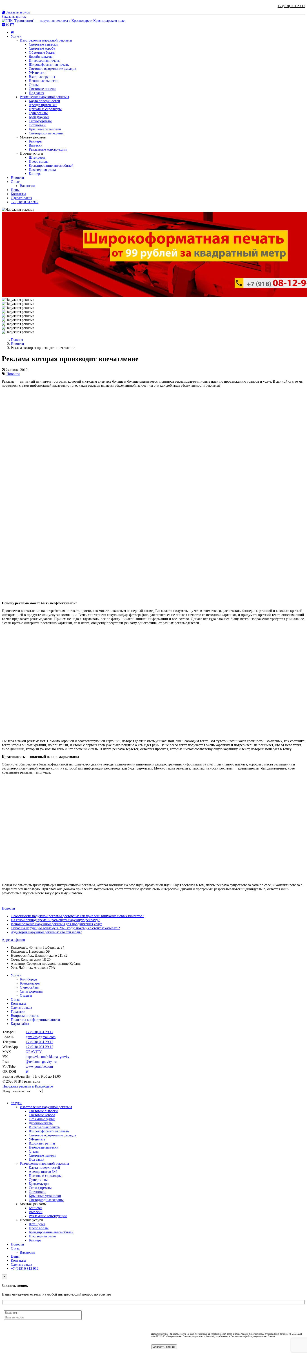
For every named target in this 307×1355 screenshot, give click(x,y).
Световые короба (42, 48)
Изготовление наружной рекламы (46, 40)
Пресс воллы (39, 161)
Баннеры (35, 141)
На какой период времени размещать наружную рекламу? (55, 920)
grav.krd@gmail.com (41, 1037)
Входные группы (42, 77)
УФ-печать (37, 73)
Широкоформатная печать (49, 64)
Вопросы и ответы (25, 1015)
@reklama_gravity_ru (41, 1061)
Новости (17, 178)
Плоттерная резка (42, 169)
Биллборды (28, 979)
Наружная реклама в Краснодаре (27, 1086)
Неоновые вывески (43, 81)
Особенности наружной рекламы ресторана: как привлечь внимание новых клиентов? (77, 916)
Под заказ (36, 93)
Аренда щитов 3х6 (43, 105)
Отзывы (26, 995)
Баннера (35, 173)
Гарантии (18, 1011)
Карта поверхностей (44, 101)
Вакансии (27, 186)
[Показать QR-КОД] (27, 1071)
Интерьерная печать (44, 60)
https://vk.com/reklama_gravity (47, 1057)
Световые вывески (43, 44)
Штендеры (37, 157)
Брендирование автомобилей (51, 165)
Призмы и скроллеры (45, 109)
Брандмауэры (39, 117)
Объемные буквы (42, 52)
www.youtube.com (39, 1066)
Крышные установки (45, 129)
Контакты (18, 194)
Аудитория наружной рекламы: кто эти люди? (46, 932)
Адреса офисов (13, 940)
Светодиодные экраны (46, 133)
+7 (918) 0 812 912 (24, 202)
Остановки (37, 125)
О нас (15, 182)
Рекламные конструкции (48, 149)
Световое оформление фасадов (52, 68)
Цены (15, 190)
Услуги (16, 36)
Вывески (35, 145)
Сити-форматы (40, 121)
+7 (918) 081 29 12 (291, 6)
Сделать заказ (21, 198)
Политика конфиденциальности (35, 1020)
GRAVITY (34, 1052)
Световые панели (42, 89)
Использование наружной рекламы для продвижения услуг (56, 924)
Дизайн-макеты (41, 56)
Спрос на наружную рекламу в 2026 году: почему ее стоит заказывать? (65, 928)
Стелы (34, 85)
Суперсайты (38, 113)
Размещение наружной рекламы (44, 97)
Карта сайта (20, 1024)
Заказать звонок (17, 12)
